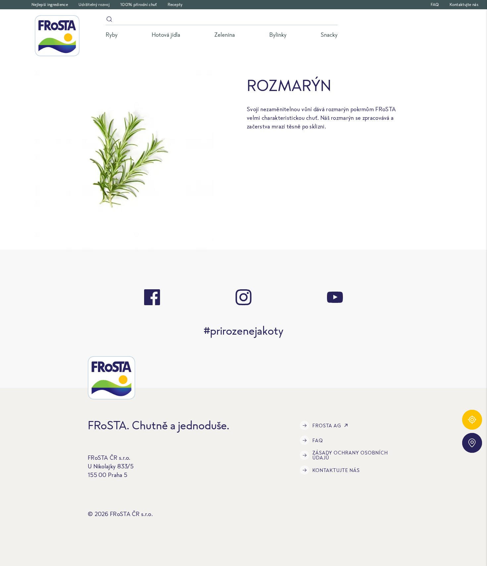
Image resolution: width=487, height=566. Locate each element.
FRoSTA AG (326, 425)
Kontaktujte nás (464, 4)
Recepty (175, 4)
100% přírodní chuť (138, 4)
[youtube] (335, 297)
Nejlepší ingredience (49, 4)
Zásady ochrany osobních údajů (350, 455)
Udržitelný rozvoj (94, 4)
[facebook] (152, 297)
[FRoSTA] (57, 35)
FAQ (435, 4)
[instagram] (243, 297)
